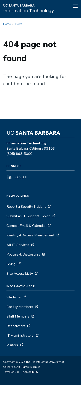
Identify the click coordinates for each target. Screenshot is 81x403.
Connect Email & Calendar (26, 225)
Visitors (12, 345)
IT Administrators (19, 335)
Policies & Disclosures (23, 254)
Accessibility (30, 372)
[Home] (28, 12)
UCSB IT (21, 177)
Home (7, 24)
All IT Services (17, 244)
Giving (11, 264)
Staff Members (17, 316)
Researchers (15, 326)
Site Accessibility (19, 273)
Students (13, 297)
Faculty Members (19, 306)
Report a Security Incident (26, 206)
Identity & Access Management (30, 235)
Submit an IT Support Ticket (28, 216)
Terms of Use (11, 372)
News (18, 24)
